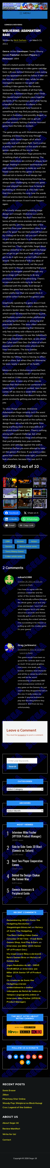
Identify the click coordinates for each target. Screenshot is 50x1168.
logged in (22, 735)
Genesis (8, 546)
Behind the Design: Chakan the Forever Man (26, 877)
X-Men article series (13, 556)
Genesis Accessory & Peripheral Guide (23, 891)
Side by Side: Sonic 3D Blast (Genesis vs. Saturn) (27, 848)
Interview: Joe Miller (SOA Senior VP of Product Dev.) (24, 972)
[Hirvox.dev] (13, 1032)
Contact (7, 1139)
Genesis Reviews (13, 25)
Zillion (6, 1094)
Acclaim (20, 541)
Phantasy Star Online (14, 1099)
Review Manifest (11, 1128)
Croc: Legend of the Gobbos (17, 1107)
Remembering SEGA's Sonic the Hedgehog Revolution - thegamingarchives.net (23, 924)
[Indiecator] (25, 1032)
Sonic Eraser (9, 1090)
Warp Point (29, 1027)
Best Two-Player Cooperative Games (27, 863)
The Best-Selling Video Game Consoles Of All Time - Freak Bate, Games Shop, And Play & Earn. (25, 939)
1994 (7, 541)
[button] (25, 13)
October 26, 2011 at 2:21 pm (30, 581)
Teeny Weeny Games (14, 551)
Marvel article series (28, 546)
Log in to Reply (26, 585)
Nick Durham (20, 40)
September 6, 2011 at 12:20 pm (31, 649)
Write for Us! (9, 1134)
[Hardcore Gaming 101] (36, 1032)
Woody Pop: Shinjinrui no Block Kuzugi (22, 1103)
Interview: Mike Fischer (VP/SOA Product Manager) (26, 834)
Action (34, 541)
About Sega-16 (11, 1123)
